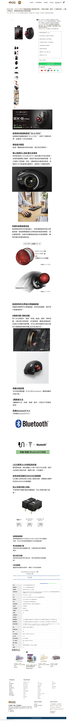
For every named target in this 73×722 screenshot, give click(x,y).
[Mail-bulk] (12, 711)
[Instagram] (58, 2)
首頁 (39, 19)
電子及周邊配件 (47, 19)
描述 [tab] (14, 107)
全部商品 (42, 19)
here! (13, 719)
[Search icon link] (61, 2)
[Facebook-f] (8, 711)
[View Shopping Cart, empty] (63, 2)
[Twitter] (57, 2)
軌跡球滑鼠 (47, 23)
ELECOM (39, 23)
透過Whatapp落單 (50, 63)
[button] (12, 19)
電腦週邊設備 (52, 19)
